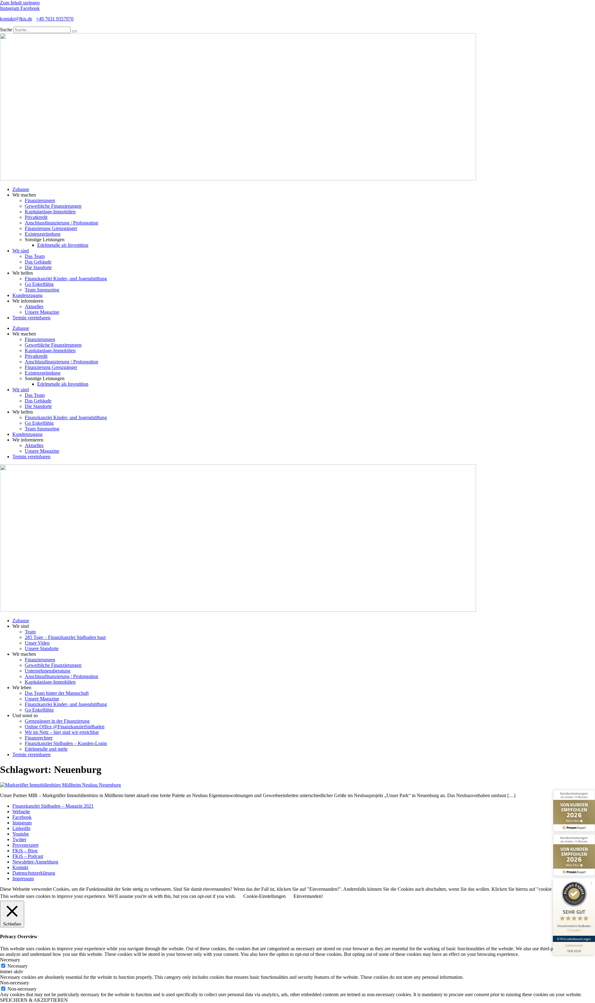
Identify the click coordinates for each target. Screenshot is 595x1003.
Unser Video (37, 643)
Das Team (35, 256)
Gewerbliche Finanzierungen (53, 206)
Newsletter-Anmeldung (35, 861)
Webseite (21, 811)
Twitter (19, 839)
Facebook (22, 817)
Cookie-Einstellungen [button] (264, 896)
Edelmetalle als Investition (62, 245)
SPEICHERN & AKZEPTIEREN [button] (34, 1000)
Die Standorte (38, 267)
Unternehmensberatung (47, 670)
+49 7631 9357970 (54, 18)
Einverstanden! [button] (308, 896)
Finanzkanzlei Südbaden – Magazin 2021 (53, 806)
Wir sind (20, 250)
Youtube (20, 834)
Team (30, 631)
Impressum (23, 878)
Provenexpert (25, 845)
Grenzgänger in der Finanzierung (57, 721)
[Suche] (74, 31)
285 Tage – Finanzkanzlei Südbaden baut (65, 637)
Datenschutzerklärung (33, 873)
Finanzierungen (40, 200)
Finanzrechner (39, 737)
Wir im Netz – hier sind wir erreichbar (62, 732)
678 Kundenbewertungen (574, 939)
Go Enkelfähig (39, 284)
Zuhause (20, 189)
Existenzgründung (42, 234)
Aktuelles (34, 306)
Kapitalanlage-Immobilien (50, 211)
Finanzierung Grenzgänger (51, 228)
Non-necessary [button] (14, 982)
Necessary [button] (10, 959)
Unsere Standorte (42, 648)
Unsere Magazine (42, 312)
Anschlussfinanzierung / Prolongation (61, 222)
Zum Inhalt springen (20, 2)
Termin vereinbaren (31, 317)
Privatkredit (36, 217)
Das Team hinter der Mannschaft (57, 693)
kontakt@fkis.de (16, 18)
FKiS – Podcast (27, 856)
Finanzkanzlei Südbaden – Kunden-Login (66, 743)
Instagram (22, 822)
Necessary (17, 966)
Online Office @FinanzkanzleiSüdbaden (64, 726)
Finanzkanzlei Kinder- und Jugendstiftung (66, 278)
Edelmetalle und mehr (46, 749)
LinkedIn (21, 828)
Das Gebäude (38, 261)
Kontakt (20, 867)
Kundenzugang (27, 295)
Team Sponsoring (42, 289)
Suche (6, 29)
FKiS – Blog (24, 850)
